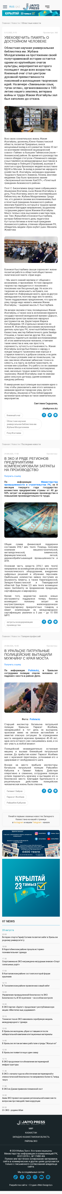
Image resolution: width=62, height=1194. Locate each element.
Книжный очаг (13, 415)
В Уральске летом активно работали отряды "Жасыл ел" (29, 1042)
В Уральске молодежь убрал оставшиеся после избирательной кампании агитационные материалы (27, 1031)
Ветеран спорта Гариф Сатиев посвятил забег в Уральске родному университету (30, 937)
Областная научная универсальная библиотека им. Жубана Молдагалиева (22, 424)
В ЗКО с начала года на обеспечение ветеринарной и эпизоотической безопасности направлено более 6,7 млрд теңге (30, 1075)
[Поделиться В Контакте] (55, 415)
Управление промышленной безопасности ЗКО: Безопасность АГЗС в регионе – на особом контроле (27, 995)
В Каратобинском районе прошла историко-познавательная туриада (23, 949)
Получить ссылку (12, 476)
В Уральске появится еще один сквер (20, 1051)
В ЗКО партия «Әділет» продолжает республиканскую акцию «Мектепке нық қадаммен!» (28, 1007)
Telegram (36, 822)
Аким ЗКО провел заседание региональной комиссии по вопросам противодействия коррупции (29, 1098)
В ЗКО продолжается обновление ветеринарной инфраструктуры (25, 1062)
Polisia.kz (33, 670)
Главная (6, 23)
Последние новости (31, 444)
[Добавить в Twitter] (49, 415)
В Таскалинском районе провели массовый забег (26, 984)
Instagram (19, 822)
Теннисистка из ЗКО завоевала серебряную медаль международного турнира (27, 1019)
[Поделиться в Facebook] (44, 415)
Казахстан (31, 1133)
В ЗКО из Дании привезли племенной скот (22, 1087)
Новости (16, 23)
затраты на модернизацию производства (20, 623)
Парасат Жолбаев (15, 797)
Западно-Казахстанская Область (31, 1137)
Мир (31, 1128)
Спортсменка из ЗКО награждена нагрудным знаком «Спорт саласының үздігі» (31, 962)
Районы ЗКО (31, 1141)
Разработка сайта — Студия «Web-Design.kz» (31, 1185)
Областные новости (31, 23)
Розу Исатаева (14, 433)
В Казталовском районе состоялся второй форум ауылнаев (26, 974)
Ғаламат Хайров (14, 791)
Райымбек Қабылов (16, 803)
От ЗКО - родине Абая (12, 1108)
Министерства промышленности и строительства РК (31, 483)
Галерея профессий (31, 636)
